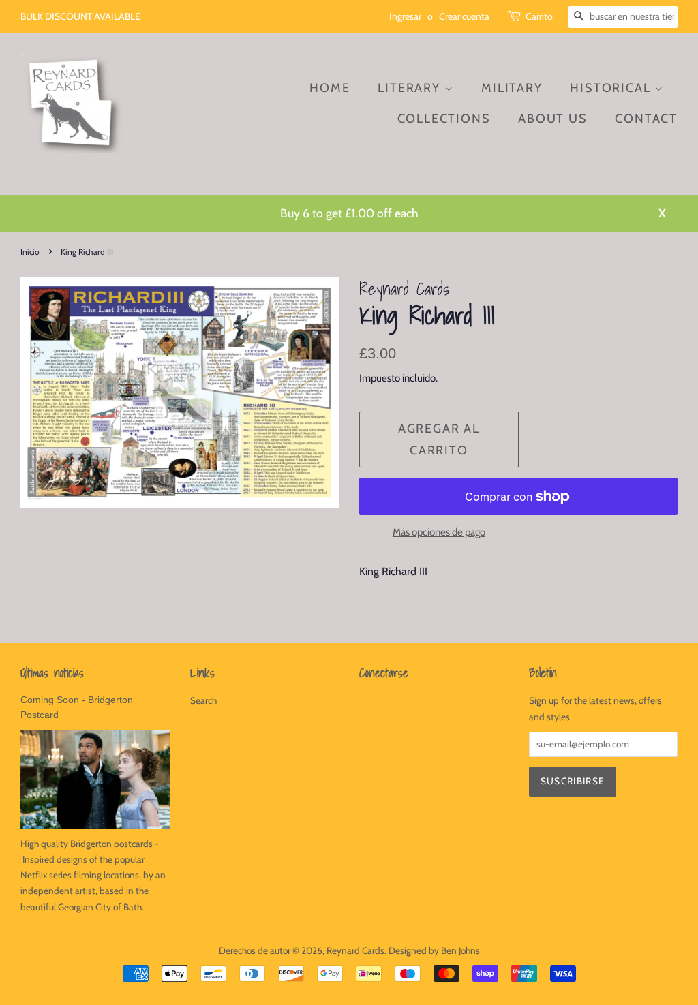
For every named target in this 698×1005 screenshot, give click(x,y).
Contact (646, 118)
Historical (612, 87)
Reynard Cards (355, 950)
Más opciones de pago (439, 532)
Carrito (539, 16)
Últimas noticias (52, 673)
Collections (444, 118)
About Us (552, 118)
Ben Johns (460, 950)
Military (511, 87)
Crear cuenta (464, 16)
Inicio (30, 252)
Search (203, 700)
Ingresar (405, 16)
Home (329, 87)
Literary (411, 87)
